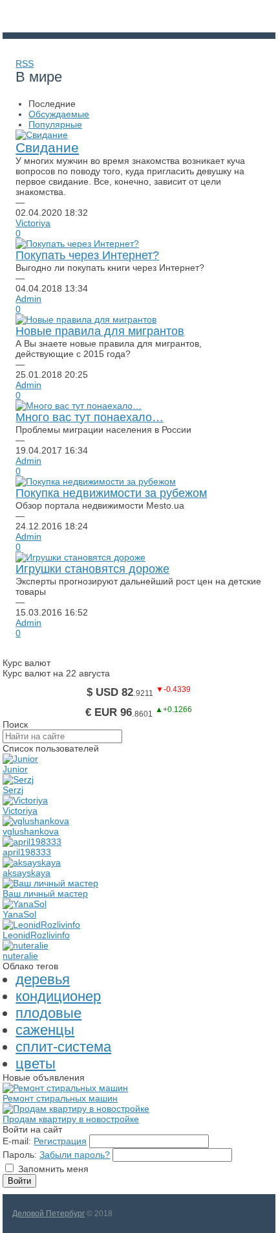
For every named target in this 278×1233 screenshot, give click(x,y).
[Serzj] (18, 779)
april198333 (27, 852)
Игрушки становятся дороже (92, 568)
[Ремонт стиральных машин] (65, 1088)
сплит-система (63, 1047)
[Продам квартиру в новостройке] (76, 1108)
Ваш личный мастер (45, 893)
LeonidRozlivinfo (36, 935)
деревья (43, 979)
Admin (28, 299)
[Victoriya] (25, 800)
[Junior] (20, 759)
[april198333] (32, 841)
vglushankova (31, 831)
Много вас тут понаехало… (90, 417)
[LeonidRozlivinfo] (41, 924)
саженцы (45, 1030)
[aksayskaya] (32, 862)
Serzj (13, 790)
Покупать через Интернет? (87, 255)
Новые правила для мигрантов (100, 331)
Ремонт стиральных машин (60, 1098)
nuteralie (20, 956)
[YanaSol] (25, 904)
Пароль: (20, 1154)
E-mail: (17, 1141)
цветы (36, 1063)
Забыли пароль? (74, 1154)
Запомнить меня (53, 1169)
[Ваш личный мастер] (50, 883)
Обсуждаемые (58, 114)
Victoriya (33, 223)
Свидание (47, 147)
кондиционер (58, 996)
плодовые (48, 1013)
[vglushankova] (36, 821)
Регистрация (60, 1141)
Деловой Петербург (48, 1213)
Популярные (55, 124)
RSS (25, 63)
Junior (15, 769)
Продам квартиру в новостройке (71, 1119)
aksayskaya (26, 873)
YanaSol (19, 914)
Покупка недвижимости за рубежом (111, 493)
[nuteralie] (25, 945)
